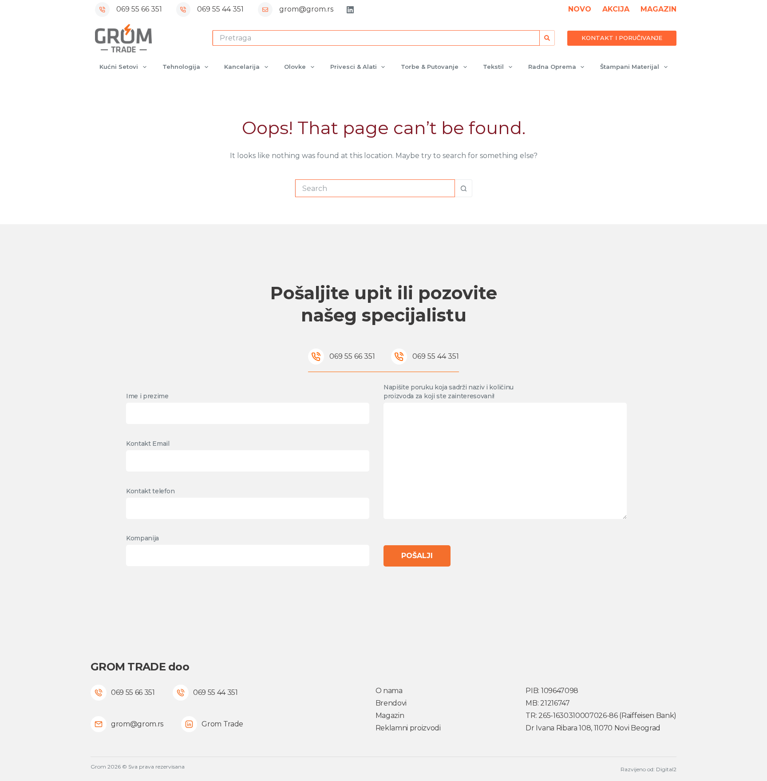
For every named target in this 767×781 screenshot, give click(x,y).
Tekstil (493, 66)
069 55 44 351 (220, 9)
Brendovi (391, 703)
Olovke (295, 66)
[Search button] (547, 38)
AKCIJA (615, 9)
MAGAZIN (658, 9)
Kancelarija (242, 66)
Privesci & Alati (353, 66)
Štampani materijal (629, 66)
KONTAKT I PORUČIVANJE (621, 37)
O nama (389, 690)
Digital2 (666, 769)
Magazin (390, 715)
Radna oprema (552, 66)
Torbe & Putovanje (430, 66)
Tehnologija (181, 66)
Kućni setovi (118, 66)
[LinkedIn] (350, 9)
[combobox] (376, 38)
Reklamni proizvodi (408, 728)
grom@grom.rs (306, 9)
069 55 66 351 (139, 9)
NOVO (579, 9)
